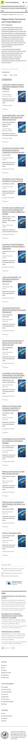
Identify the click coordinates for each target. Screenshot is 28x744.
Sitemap (5, 704)
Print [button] (4, 713)
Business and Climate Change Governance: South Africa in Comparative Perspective (11, 408)
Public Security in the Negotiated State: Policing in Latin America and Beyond (13, 504)
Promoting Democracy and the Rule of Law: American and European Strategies (13, 441)
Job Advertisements (7, 692)
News (4, 667)
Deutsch (4, 720)
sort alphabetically (6, 79)
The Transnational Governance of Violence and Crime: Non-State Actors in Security (13, 343)
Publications (11, 14)
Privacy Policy (6, 699)
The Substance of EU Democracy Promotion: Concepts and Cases (12, 180)
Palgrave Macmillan (9, 169)
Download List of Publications (10, 576)
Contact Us (5, 694)
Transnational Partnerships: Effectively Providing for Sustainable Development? (14, 310)
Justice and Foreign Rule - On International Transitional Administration (11, 279)
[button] (2, 647)
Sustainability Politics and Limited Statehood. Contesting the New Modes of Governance (13, 117)
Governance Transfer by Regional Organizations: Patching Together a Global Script (13, 246)
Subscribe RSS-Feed (7, 716)
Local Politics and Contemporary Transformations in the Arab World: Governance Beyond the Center (13, 375)
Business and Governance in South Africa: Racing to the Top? (13, 472)
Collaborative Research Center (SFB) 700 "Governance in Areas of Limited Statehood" (14, 7)
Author (5, 75)
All (16, 75)
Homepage (4, 14)
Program (5, 670)
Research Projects (7, 672)
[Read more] (22, 96)
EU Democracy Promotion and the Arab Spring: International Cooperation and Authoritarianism (13, 150)
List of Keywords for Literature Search (13, 573)
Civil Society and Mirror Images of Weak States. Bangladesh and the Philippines (13, 87)
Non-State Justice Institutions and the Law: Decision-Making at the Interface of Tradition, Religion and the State (13, 211)
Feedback (5, 718)
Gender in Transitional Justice (11, 533)
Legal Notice (6, 696)
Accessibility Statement (8, 701)
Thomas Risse (8, 25)
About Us (5, 665)
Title (11, 75)
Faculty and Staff (7, 689)
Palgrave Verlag (8, 105)
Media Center (6, 677)
